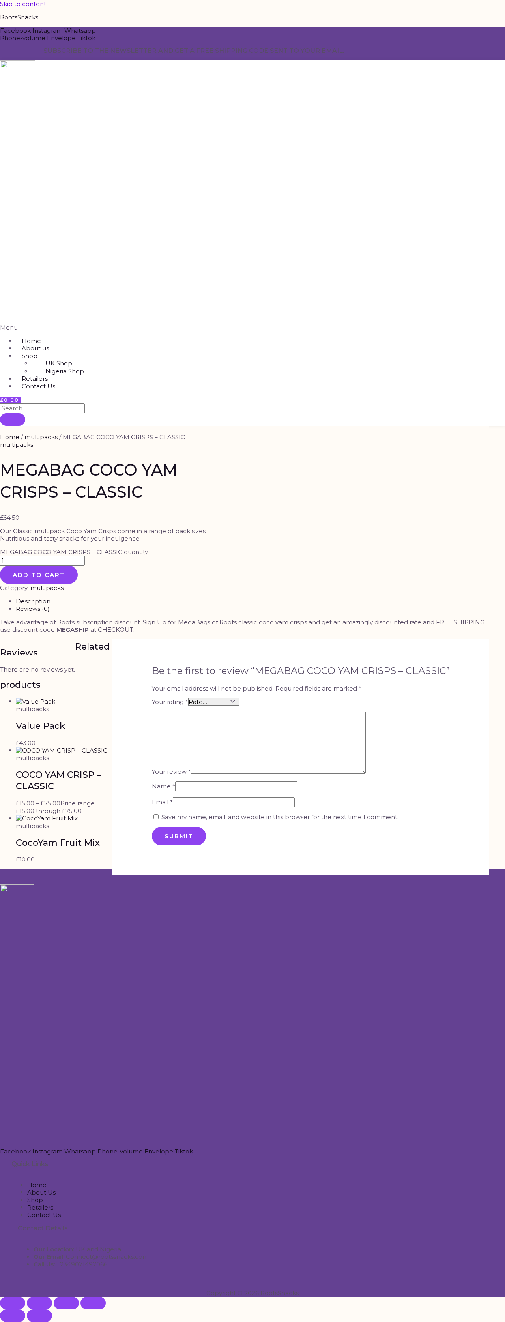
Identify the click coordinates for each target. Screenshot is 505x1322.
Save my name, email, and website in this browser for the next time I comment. (279, 817)
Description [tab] (33, 601)
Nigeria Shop (64, 371)
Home (9, 437)
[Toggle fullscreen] (39, 1303)
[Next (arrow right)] (39, 1315)
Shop (29, 356)
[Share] (66, 1303)
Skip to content (23, 3)
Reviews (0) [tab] (33, 608)
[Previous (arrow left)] (12, 1315)
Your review (171, 771)
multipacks (41, 437)
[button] (168, 327)
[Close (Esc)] (93, 1303)
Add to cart (39, 575)
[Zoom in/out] (12, 1303)
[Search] (12, 419)
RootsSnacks (19, 17)
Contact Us (38, 386)
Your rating (170, 702)
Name (163, 786)
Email (162, 802)
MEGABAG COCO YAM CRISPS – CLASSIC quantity (74, 552)
